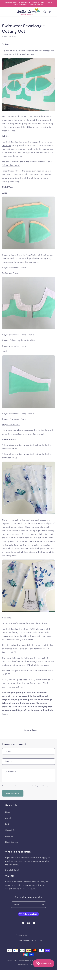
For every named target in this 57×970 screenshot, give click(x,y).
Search (8, 818)
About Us (9, 836)
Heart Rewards (11, 842)
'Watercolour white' (11, 165)
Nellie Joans (18, 960)
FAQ (7, 824)
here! (16, 870)
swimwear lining (39, 170)
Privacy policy (23, 964)
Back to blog (30, 730)
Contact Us (10, 830)
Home (7, 812)
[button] (5, 12)
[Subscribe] (43, 904)
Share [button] (7, 44)
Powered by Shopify (30, 960)
